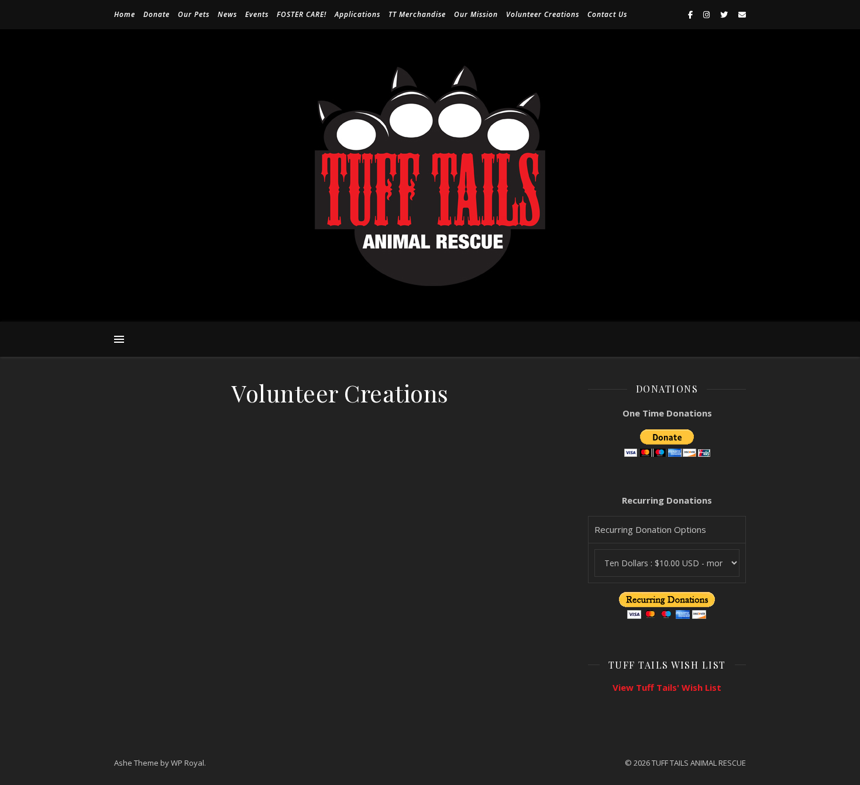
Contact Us (607, 14)
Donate (156, 14)
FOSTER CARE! (301, 14)
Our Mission (476, 14)
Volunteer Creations (542, 14)
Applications (357, 14)
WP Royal (187, 763)
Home (124, 14)
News (227, 14)
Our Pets (193, 14)
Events (257, 14)
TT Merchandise (417, 14)
